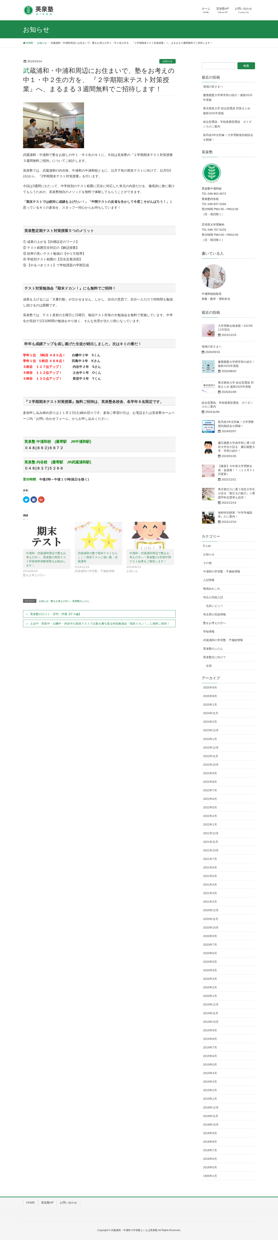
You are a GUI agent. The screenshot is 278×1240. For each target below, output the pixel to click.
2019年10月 (211, 1021)
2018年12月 (211, 1107)
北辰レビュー (214, 605)
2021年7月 (210, 859)
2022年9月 (210, 773)
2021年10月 (211, 850)
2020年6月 (210, 953)
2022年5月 (210, 807)
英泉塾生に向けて (214, 657)
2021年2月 (210, 901)
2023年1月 (210, 739)
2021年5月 (210, 876)
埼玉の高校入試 (213, 597)
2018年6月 (210, 1158)
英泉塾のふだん (80, 601)
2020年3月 (210, 978)
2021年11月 (210, 841)
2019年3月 (210, 1081)
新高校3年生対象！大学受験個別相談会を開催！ (228, 137)
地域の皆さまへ (213, 86)
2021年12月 (211, 833)
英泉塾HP (47, 1202)
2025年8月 (210, 696)
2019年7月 (210, 1047)
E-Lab (207, 545)
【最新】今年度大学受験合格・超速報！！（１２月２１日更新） (236, 470)
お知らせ (167, 61)
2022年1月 (210, 824)
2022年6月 (210, 798)
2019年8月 (210, 1038)
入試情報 (209, 580)
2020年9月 (210, 936)
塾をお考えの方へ (60, 601)
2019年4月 (210, 1073)
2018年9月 (210, 1133)
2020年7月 (210, 944)
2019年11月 (210, 1013)
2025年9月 (210, 687)
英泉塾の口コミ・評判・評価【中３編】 (55, 614)
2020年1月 (210, 996)
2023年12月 (211, 730)
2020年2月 (210, 987)
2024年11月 (210, 713)
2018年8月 (210, 1141)
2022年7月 (210, 790)
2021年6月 (210, 867)
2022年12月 (211, 747)
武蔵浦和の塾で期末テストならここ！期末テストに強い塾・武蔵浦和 (98, 557)
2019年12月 (211, 1004)
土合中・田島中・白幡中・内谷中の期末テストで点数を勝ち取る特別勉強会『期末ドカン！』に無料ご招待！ (100, 623)
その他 (207, 563)
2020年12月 (211, 910)
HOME (30, 1202)
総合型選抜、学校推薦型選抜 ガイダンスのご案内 (227, 124)
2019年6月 (210, 1056)
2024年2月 (210, 721)
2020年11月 (210, 919)
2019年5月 (210, 1064)
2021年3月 (210, 893)
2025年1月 (210, 704)
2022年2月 (210, 816)
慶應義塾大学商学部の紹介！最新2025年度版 (227, 97)
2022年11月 (210, 756)
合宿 (209, 665)
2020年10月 (211, 927)
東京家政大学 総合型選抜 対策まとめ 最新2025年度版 (226, 111)
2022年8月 (210, 781)
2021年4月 (210, 884)
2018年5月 (210, 1167)
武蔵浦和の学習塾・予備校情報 (223, 640)
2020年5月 (210, 961)
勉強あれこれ (211, 588)
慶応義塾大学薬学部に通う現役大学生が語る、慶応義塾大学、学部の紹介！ (236, 446)
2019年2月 (210, 1090)
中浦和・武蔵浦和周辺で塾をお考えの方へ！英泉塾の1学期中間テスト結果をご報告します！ (150, 557)
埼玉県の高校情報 (214, 614)
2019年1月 (210, 1098)
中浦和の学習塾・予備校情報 (221, 571)
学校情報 (209, 631)
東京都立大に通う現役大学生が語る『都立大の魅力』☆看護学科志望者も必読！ (236, 493)
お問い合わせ (68, 1202)
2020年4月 (210, 970)
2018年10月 (211, 1124)
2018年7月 (210, 1150)
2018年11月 (210, 1116)
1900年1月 (210, 1176)
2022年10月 (211, 764)
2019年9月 (210, 1030)
